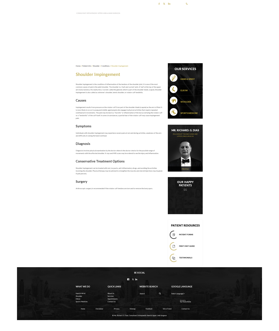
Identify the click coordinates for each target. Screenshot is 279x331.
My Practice (141, 12)
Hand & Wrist (187, 79)
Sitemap (132, 309)
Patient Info (154, 12)
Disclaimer (100, 309)
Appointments (176, 12)
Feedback (149, 309)
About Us (111, 293)
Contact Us (196, 12)
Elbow (184, 90)
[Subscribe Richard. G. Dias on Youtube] (164, 4)
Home (78, 66)
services (164, 12)
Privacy (116, 309)
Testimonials (185, 258)
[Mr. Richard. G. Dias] (98, 12)
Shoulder (96, 66)
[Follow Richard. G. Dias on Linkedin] (136, 279)
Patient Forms (186, 234)
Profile (185, 169)
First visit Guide (187, 246)
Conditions (105, 66)
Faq (187, 12)
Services (111, 296)
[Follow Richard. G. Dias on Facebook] (159, 4)
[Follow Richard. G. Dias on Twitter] (169, 4)
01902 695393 (190, 5)
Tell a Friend (167, 309)
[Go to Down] (276, 322)
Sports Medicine (189, 113)
